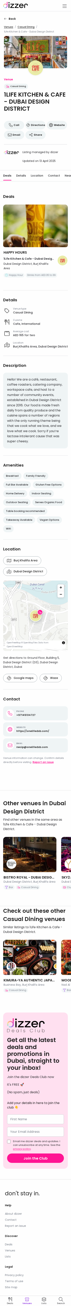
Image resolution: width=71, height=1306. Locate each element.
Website (59, 125)
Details (21, 176)
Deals (7, 176)
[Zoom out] (60, 594)
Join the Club (35, 1158)
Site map (11, 1287)
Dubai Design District (28, 571)
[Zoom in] (60, 587)
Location (37, 176)
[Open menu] (64, 5)
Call (16, 125)
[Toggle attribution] (63, 642)
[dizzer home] (15, 5)
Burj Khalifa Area (25, 560)
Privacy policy (14, 1275)
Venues (8, 27)
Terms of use (14, 1281)
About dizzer (13, 1214)
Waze (54, 678)
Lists (8, 1256)
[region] (35, 616)
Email (16, 135)
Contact (54, 176)
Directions (38, 125)
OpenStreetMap (15, 646)
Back (12, 19)
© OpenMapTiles (29, 642)
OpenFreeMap (14, 642)
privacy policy (22, 1149)
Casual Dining (26, 27)
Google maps (24, 678)
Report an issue (43, 762)
